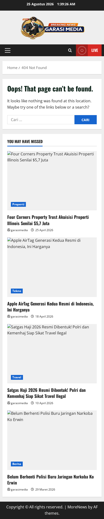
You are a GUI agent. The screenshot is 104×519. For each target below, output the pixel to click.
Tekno (16, 291)
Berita (16, 464)
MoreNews (77, 507)
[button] (7, 50)
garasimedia (19, 230)
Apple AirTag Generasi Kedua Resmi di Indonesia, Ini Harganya (50, 306)
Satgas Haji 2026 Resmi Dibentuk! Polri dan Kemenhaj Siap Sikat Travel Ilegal (46, 393)
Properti (18, 204)
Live (94, 50)
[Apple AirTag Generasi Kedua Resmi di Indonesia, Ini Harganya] (52, 267)
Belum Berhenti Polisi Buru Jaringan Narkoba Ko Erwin (50, 479)
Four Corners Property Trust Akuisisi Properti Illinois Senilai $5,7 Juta (48, 220)
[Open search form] (70, 50)
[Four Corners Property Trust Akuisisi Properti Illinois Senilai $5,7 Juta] (52, 181)
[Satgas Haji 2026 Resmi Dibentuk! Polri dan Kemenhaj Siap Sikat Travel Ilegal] (52, 354)
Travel (17, 377)
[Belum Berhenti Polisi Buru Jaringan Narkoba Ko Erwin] (52, 440)
